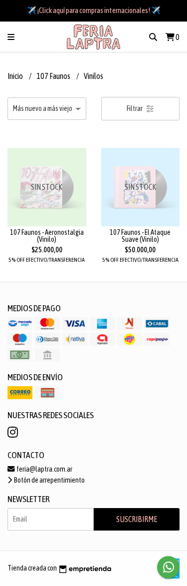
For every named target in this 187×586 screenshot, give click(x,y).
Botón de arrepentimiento (49, 480)
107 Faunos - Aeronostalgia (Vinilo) (47, 235)
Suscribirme (136, 519)
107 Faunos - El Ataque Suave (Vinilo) (140, 235)
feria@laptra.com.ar (43, 469)
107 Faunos (53, 75)
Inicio (15, 75)
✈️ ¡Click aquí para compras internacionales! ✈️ (94, 10)
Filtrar (135, 108)
